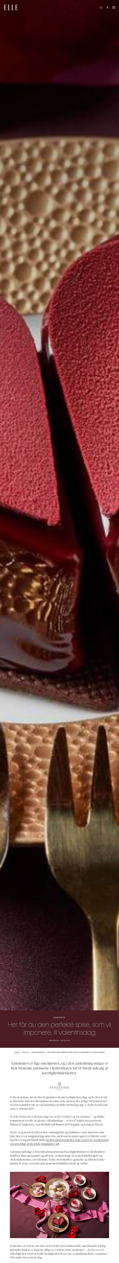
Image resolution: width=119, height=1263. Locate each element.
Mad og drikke (38, 1052)
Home (16, 1052)
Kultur (25, 1052)
